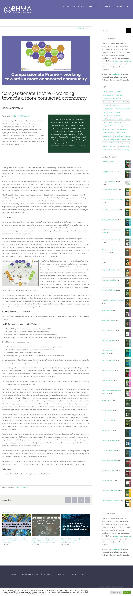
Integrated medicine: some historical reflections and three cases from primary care (72, 525)
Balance (110, 92)
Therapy (117, 150)
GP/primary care (108, 115)
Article (17, 487)
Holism (120, 119)
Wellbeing (125, 150)
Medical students (108, 133)
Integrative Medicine (109, 126)
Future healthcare (114, 112)
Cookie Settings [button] (116, 592)
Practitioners (126, 139)
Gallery (20, 525)
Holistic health (107, 122)
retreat (105, 143)
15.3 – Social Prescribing (21, 116)
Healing (118, 115)
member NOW (116, 74)
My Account (48, 574)
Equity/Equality (108, 109)
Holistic (127, 119)
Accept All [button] (126, 592)
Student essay (124, 146)
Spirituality (113, 146)
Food (104, 112)
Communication (108, 95)
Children (118, 92)
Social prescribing (124, 143)
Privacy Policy (62, 574)
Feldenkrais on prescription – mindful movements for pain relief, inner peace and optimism (42, 525)
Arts (104, 92)
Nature (127, 136)
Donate (74, 574)
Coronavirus (107, 102)
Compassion (107, 98)
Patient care (115, 139)
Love (128, 126)
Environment (116, 105)
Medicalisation (122, 129)
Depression (117, 102)
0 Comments (24, 487)
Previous (81, 28)
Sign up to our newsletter (30, 574)
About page (118, 61)
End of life (106, 105)
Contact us (13, 574)
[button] (4, 531)
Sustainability (107, 150)
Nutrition (106, 139)
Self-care (113, 143)
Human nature (119, 122)
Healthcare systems (109, 119)
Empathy (126, 102)
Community (119, 95)
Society (105, 146)
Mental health (107, 136)
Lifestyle (121, 126)
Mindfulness (119, 136)
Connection (117, 98)
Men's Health (121, 133)
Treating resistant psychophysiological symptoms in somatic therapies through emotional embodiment (13, 525)
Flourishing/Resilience (122, 109)
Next (87, 28)
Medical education (109, 129)
